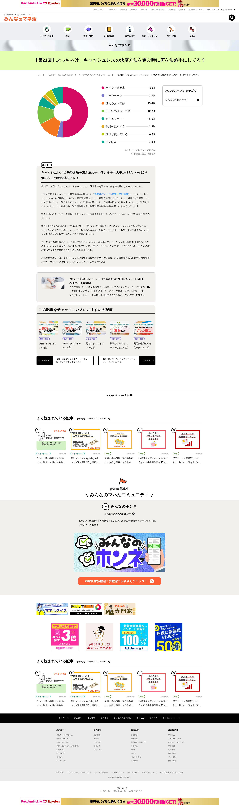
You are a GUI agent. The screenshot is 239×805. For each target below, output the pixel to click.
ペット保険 (172, 757)
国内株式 (134, 739)
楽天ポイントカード (196, 10)
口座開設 (97, 735)
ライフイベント (47, 36)
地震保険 (171, 750)
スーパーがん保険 (174, 739)
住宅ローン (98, 750)
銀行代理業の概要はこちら (171, 772)
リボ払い (59, 757)
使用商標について (149, 772)
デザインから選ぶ (63, 739)
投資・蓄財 (88, 36)
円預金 (96, 739)
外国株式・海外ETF (138, 742)
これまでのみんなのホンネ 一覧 (94, 75)
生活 (68, 36)
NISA (133, 750)
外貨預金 (97, 742)
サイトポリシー (101, 772)
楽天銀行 (123, 10)
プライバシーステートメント (79, 772)
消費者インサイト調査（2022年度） (112, 194)
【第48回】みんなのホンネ (59, 75)
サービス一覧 (105, 791)
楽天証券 (133, 10)
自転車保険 (172, 753)
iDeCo (133, 753)
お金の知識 (109, 36)
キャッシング (61, 761)
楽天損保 (171, 746)
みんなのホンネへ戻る (118, 395)
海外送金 (97, 746)
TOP (39, 75)
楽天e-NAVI (60, 753)
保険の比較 (172, 761)
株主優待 (134, 761)
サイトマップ (133, 772)
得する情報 (130, 36)
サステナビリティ (135, 791)
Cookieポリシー (117, 772)
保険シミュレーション (176, 742)
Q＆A (192, 36)
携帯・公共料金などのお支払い (68, 746)
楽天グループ (98, 10)
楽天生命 (144, 10)
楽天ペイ (182, 10)
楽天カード (113, 10)
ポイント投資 (136, 757)
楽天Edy (172, 10)
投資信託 (134, 746)
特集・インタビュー (150, 36)
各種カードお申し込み (64, 735)
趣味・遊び (171, 36)
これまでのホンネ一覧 (176, 100)
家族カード (60, 750)
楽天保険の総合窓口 (158, 10)
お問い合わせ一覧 (119, 791)
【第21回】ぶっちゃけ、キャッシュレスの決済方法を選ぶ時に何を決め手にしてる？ (157, 75)
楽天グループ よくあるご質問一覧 (220, 10)
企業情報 (60, 772)
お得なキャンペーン (63, 742)
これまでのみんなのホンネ (118, 514)
